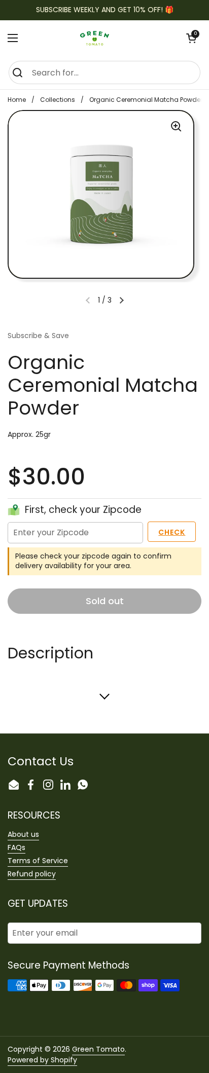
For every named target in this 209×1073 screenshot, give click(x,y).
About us (23, 834)
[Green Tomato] (100, 38)
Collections (57, 99)
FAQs (16, 847)
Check (171, 532)
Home (17, 99)
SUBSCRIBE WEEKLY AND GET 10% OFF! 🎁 (104, 10)
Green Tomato (98, 1049)
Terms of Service (38, 861)
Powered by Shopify (42, 1060)
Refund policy (32, 874)
